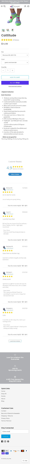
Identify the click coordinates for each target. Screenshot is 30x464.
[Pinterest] (8, 441)
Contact (3, 411)
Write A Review (15, 174)
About (3, 398)
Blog (2, 401)
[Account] (24, 6)
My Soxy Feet (8, 458)
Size (2, 52)
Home (3, 391)
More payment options (15, 86)
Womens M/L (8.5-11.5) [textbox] (9, 55)
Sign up (5, 436)
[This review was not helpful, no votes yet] (25, 205)
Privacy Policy (5, 418)
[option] (15, 18)
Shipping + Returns (7, 416)
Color (3, 59)
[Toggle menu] (2, 6)
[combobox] (15, 55)
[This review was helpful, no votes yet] (22, 205)
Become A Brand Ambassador (10, 413)
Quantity (3, 67)
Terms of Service (6, 421)
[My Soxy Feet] (15, 6)
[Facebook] (2, 441)
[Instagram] (5, 441)
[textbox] (10, 62)
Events (3, 396)
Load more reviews (15, 341)
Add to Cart (15, 77)
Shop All (3, 393)
